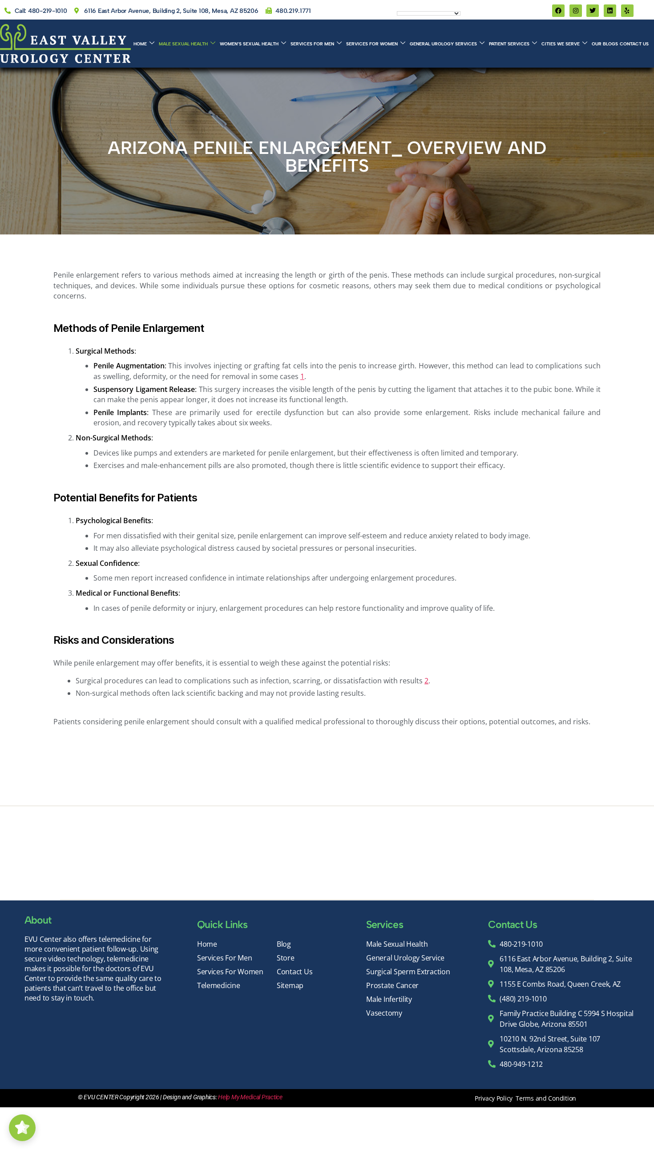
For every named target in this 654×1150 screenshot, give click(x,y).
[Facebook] (558, 10)
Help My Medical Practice (250, 1097)
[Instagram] (575, 10)
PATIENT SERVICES (509, 44)
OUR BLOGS (605, 44)
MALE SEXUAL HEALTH (183, 44)
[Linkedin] (610, 10)
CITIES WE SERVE (560, 44)
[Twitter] (592, 10)
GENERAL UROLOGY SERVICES (443, 44)
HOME (140, 44)
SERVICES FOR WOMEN (372, 44)
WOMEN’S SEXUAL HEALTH (249, 44)
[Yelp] (627, 10)
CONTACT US (634, 44)
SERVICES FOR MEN (312, 44)
